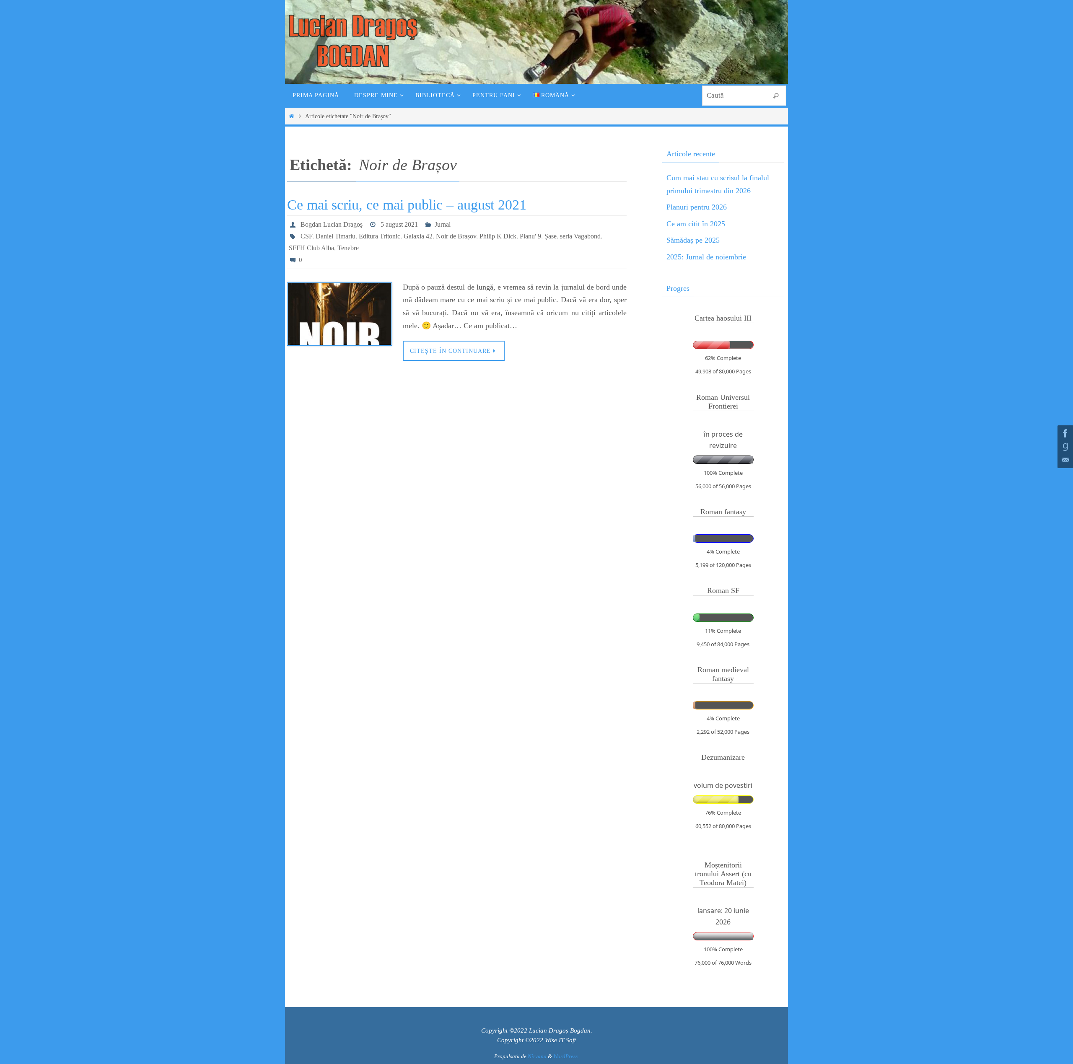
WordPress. (566, 1056)
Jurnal (443, 224)
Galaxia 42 (418, 236)
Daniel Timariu (335, 236)
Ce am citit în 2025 (695, 224)
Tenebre (348, 247)
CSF (306, 236)
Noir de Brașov (456, 236)
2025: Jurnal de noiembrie (706, 257)
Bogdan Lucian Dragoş (332, 224)
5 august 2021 (399, 224)
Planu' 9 (530, 236)
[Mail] (1064, 460)
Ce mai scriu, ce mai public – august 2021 (406, 204)
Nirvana (537, 1056)
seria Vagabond (580, 236)
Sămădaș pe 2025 (693, 240)
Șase (550, 236)
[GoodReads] (1064, 447)
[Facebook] (1064, 433)
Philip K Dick (497, 236)
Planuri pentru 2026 (696, 207)
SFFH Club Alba (311, 247)
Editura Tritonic (379, 236)
